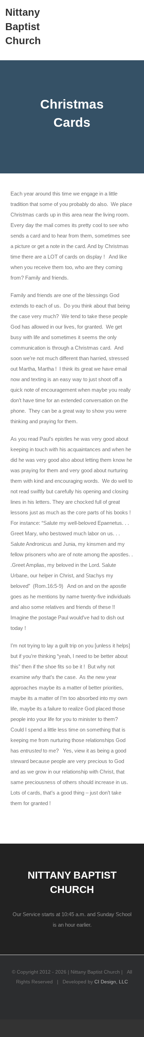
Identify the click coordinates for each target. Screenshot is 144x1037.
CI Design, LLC (111, 981)
